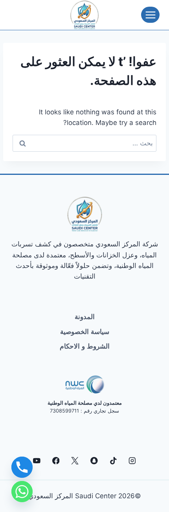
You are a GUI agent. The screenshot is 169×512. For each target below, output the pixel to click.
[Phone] (22, 467)
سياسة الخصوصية (84, 332)
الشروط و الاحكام (85, 346)
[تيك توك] (113, 460)
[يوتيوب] (36, 460)
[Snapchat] (94, 460)
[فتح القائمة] (150, 15)
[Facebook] (55, 460)
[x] (75, 460)
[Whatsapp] (22, 491)
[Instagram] (132, 460)
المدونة (85, 317)
